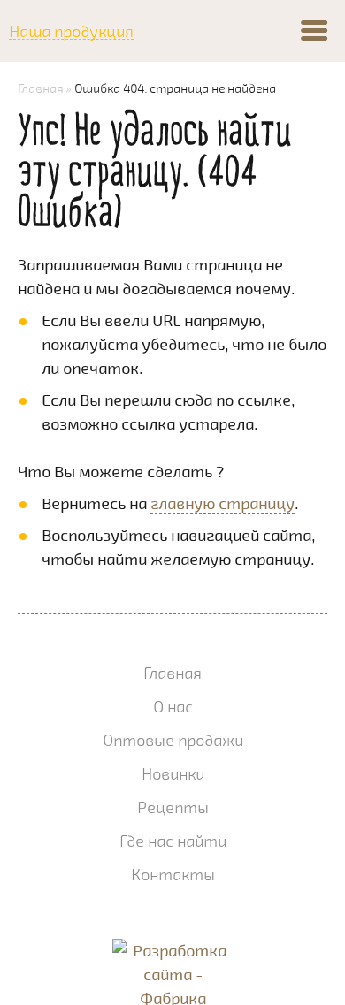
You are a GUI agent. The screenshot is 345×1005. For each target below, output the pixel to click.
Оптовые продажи (173, 740)
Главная (40, 87)
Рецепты (173, 807)
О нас (173, 706)
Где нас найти (172, 840)
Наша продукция (71, 31)
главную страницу (222, 503)
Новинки (173, 773)
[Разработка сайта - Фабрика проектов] (173, 954)
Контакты (173, 874)
